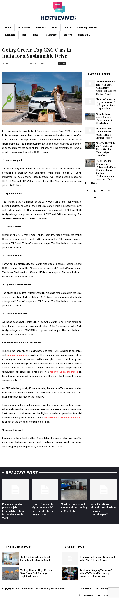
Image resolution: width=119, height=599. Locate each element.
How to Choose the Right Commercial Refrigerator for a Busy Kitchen (106, 104)
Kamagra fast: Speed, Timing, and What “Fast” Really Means (97, 558)
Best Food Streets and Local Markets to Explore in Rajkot (35, 558)
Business (62, 63)
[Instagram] (95, 190)
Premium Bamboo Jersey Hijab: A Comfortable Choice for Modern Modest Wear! (106, 87)
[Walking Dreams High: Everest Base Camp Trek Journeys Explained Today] (10, 573)
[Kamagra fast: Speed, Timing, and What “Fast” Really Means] (70, 558)
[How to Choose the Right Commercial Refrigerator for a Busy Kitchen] (90, 101)
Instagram (106, 588)
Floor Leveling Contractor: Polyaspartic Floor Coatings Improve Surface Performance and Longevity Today (106, 170)
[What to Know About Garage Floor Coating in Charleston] (90, 116)
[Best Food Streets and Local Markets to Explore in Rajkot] (10, 558)
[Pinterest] (109, 190)
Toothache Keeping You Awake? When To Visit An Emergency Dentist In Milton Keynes (96, 573)
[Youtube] (95, 197)
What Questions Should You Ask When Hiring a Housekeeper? (104, 133)
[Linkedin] (102, 190)
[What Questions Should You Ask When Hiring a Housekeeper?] (90, 130)
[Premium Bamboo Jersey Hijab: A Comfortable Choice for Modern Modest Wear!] (90, 83)
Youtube (108, 595)
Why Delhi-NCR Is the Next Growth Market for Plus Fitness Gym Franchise (105, 149)
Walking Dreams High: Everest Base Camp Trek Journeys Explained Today (36, 573)
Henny (8, 63)
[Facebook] (88, 190)
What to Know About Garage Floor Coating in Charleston (104, 119)
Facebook (86, 588)
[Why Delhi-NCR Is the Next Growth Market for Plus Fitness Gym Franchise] (90, 145)
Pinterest (88, 595)
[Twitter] (88, 197)
